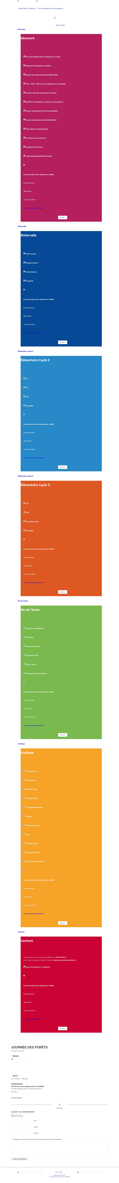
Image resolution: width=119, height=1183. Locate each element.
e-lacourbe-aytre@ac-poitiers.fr (33, 208)
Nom (35, 1120)
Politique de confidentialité (65, 1176)
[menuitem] (60, 1037)
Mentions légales (56, 1176)
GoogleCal (19, 1098)
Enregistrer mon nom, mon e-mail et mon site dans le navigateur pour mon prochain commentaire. (38, 1139)
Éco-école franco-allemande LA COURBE (27, 1086)
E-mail (36, 1127)
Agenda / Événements (29, 8)
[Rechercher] (18, 1037)
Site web (36, 1133)
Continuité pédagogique (56, 8)
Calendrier (14, 1098)
